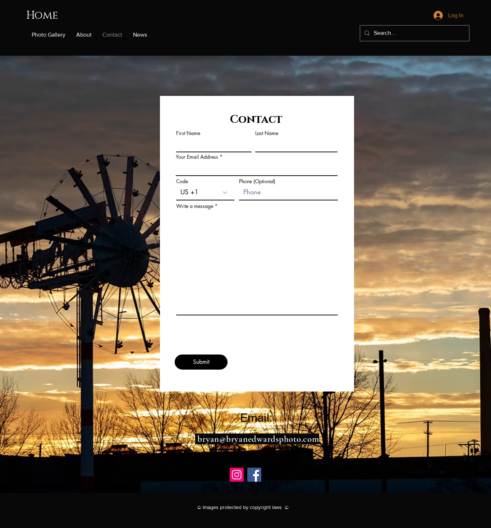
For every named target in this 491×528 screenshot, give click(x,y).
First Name (188, 133)
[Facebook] (254, 475)
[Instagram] (237, 475)
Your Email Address (197, 156)
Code (182, 181)
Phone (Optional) (257, 181)
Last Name (266, 133)
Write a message (194, 206)
